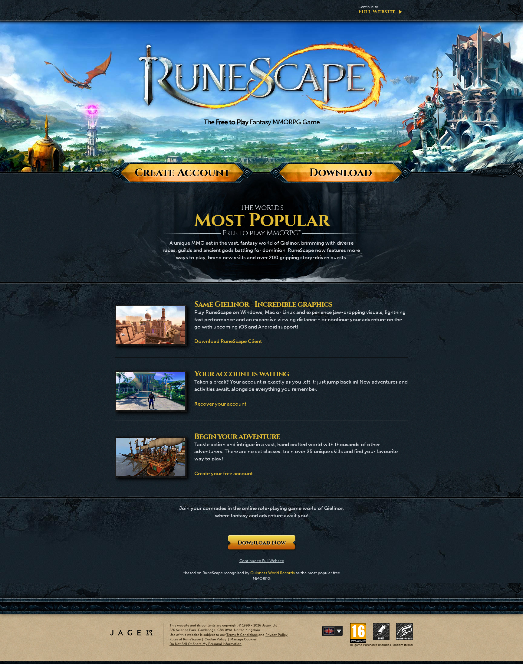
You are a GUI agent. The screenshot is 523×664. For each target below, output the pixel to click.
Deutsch (341, 631)
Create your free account (223, 473)
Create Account (182, 172)
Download (340, 172)
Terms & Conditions (242, 635)
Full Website (377, 10)
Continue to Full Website (261, 561)
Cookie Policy (215, 639)
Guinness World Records (272, 573)
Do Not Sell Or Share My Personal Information (205, 644)
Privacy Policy (276, 635)
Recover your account (220, 404)
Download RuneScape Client (228, 341)
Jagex (131, 632)
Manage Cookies (243, 639)
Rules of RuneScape (185, 639)
